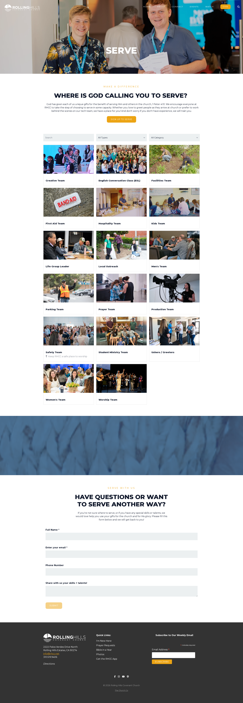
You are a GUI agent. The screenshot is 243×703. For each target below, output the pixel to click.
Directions (49, 663)
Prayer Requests (105, 645)
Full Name (52, 529)
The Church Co (121, 690)
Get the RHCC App (106, 659)
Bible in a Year (104, 650)
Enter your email (56, 547)
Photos (100, 654)
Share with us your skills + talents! (66, 583)
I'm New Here (104, 641)
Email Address (160, 650)
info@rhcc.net (51, 653)
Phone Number (55, 565)
